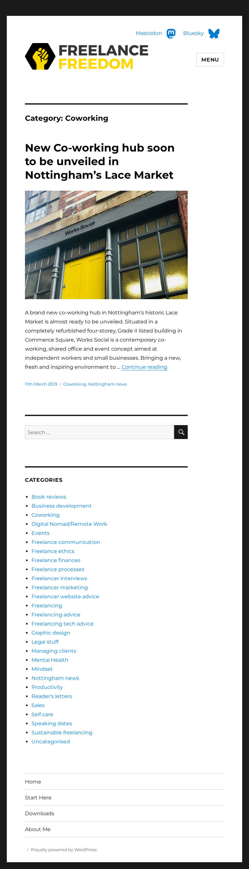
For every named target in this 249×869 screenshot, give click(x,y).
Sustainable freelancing (61, 732)
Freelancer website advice (65, 596)
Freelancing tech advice (62, 624)
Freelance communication (65, 542)
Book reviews (48, 497)
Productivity (47, 687)
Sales (38, 705)
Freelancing (46, 606)
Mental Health (49, 660)
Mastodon (13, 4)
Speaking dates (51, 723)
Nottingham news (107, 384)
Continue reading (144, 367)
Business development (61, 506)
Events (40, 533)
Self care (42, 714)
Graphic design (50, 633)
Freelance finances (55, 560)
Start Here (38, 798)
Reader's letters (51, 696)
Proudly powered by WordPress (64, 849)
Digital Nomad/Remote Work (69, 524)
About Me (38, 829)
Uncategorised (50, 742)
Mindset (42, 669)
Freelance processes (57, 569)
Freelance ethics (52, 551)
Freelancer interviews (59, 578)
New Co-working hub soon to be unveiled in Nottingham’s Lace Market (100, 161)
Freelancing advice (55, 615)
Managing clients (53, 651)
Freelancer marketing (59, 587)
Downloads (39, 813)
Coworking (74, 384)
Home (33, 782)
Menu (210, 60)
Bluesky (194, 33)
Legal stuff (44, 642)
